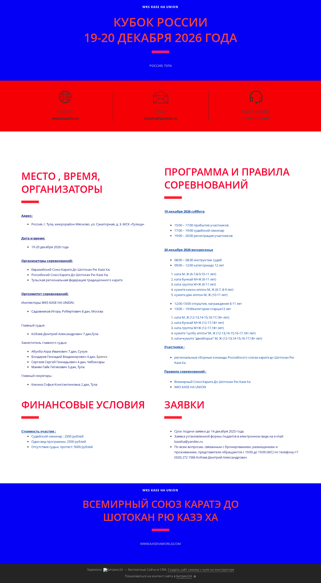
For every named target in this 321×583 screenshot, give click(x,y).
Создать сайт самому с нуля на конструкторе (201, 569)
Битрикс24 (184, 576)
